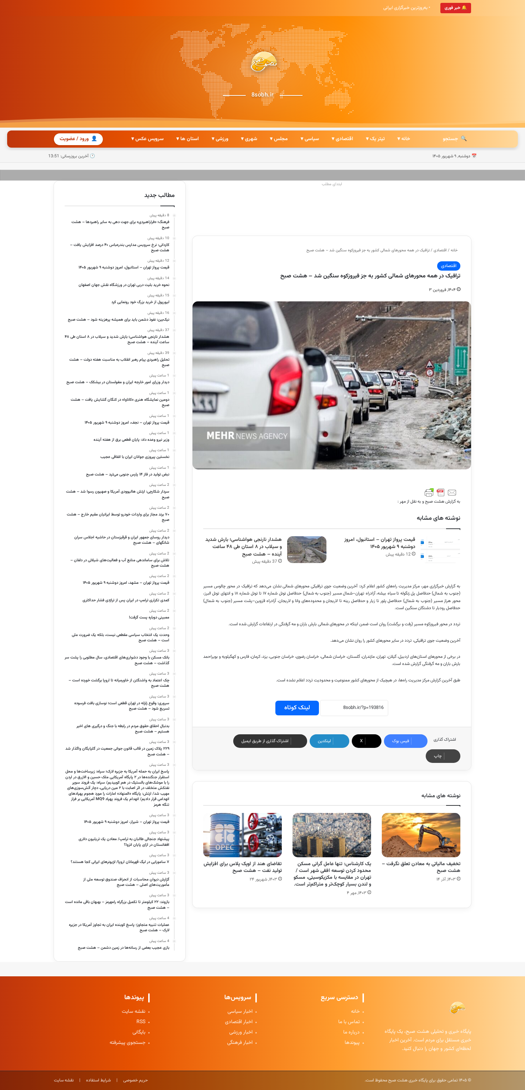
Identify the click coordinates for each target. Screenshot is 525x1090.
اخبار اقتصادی (238, 1022)
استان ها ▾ (187, 139)
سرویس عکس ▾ (147, 139)
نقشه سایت (133, 1012)
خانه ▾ (404, 139)
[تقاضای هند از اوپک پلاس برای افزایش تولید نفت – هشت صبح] (242, 835)
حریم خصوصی (135, 1080)
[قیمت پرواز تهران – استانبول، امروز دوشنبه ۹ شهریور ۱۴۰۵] (440, 549)
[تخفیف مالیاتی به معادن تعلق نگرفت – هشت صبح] (421, 835)
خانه (455, 250)
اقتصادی (440, 250)
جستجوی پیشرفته (127, 1043)
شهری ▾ (249, 139)
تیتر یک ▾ (375, 139)
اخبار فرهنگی (239, 1043)
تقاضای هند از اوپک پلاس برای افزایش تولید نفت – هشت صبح (243, 867)
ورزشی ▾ (220, 139)
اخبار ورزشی (240, 1032)
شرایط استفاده (98, 1080)
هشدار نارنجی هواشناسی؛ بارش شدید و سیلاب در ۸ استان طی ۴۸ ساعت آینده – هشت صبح (243, 547)
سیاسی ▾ (310, 139)
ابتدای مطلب (332, 184)
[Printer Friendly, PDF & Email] (440, 492)
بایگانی (138, 1032)
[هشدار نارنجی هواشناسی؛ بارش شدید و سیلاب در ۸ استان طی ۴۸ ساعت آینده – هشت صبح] (306, 549)
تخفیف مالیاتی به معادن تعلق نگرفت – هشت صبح (421, 867)
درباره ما (351, 1032)
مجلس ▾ (279, 139)
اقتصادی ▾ (342, 139)
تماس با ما (349, 1022)
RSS (140, 1022)
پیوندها (352, 1043)
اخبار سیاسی (240, 1012)
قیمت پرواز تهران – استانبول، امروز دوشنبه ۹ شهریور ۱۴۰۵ (379, 543)
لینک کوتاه (297, 707)
